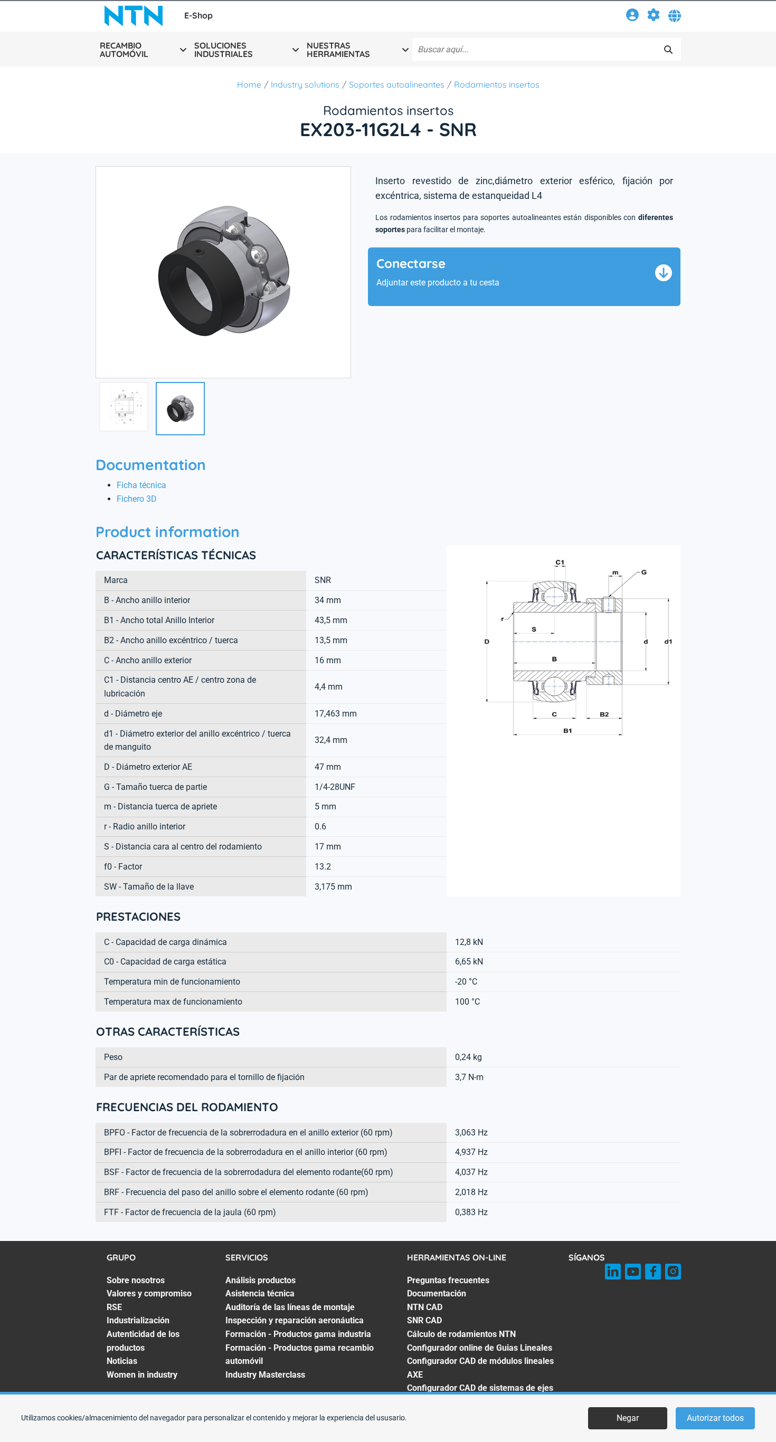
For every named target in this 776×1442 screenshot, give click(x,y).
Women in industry (142, 1375)
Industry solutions (305, 84)
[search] (668, 49)
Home (249, 84)
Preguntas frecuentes (448, 1280)
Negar (628, 1418)
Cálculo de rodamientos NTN (461, 1334)
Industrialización (138, 1320)
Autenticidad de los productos (143, 1341)
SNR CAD (424, 1320)
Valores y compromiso (149, 1293)
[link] (632, 17)
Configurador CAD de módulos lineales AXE (480, 1368)
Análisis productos (260, 1280)
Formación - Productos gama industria (298, 1334)
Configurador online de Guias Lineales (479, 1348)
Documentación (436, 1293)
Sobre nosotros (136, 1280)
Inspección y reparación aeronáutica (294, 1320)
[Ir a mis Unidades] (653, 17)
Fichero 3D (137, 499)
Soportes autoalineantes (396, 84)
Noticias (122, 1361)
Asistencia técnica (260, 1293)
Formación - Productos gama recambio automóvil (299, 1355)
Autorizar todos (715, 1418)
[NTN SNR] (133, 15)
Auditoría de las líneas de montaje (290, 1307)
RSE (114, 1307)
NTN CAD (424, 1307)
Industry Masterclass (265, 1375)
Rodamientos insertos (497, 84)
